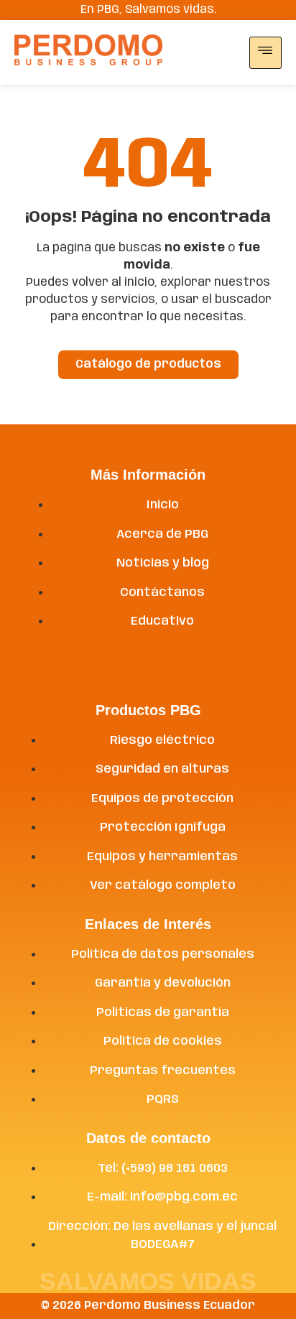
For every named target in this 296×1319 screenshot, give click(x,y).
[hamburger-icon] (265, 53)
